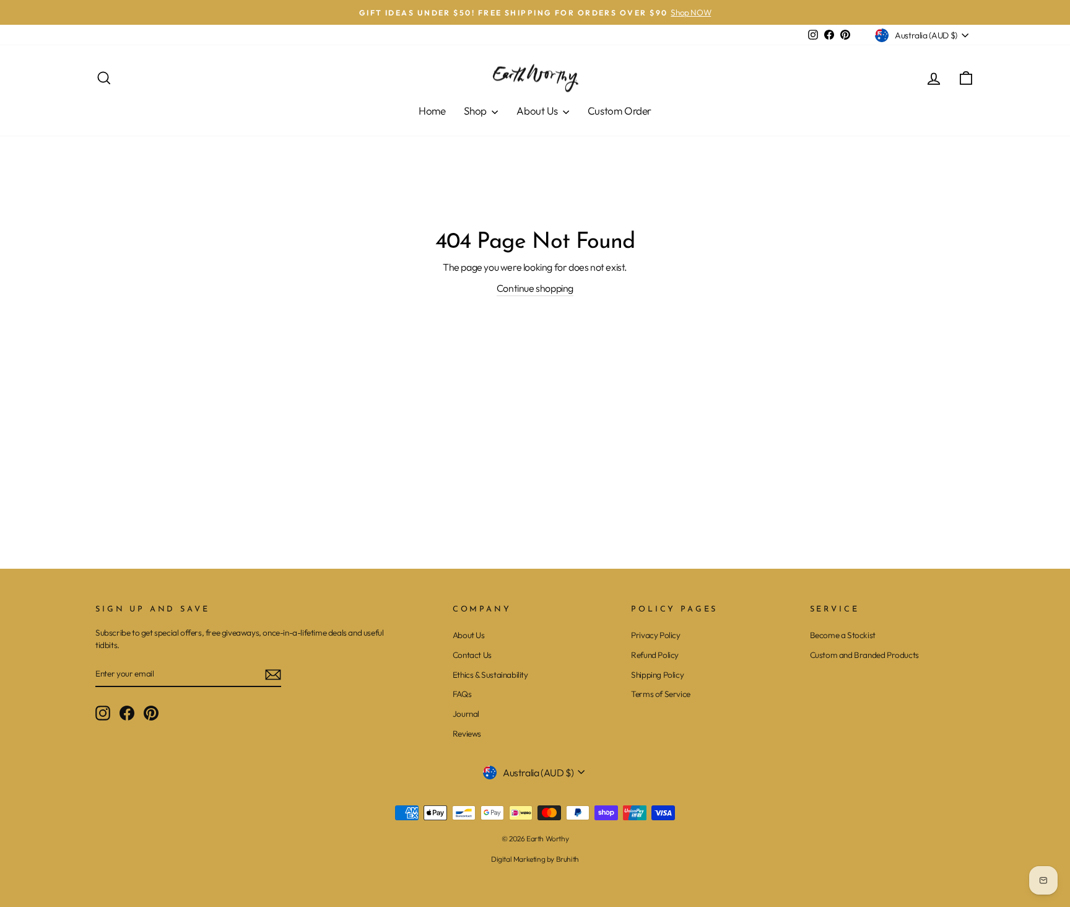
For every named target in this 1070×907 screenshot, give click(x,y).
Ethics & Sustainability (490, 674)
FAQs (462, 693)
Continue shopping (535, 288)
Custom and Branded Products (864, 654)
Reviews (467, 733)
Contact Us (472, 654)
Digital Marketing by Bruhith (535, 859)
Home (432, 110)
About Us (537, 110)
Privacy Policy (655, 635)
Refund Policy (655, 654)
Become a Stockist (843, 635)
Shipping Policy (657, 674)
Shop (476, 110)
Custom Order (619, 110)
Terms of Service (660, 693)
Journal (466, 713)
